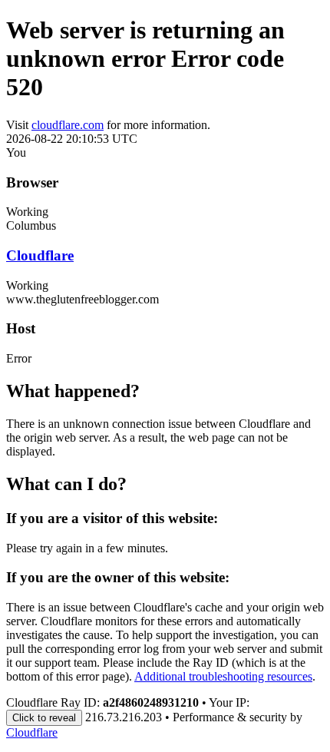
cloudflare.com (67, 124)
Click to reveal (44, 718)
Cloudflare (40, 255)
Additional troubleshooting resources (223, 676)
